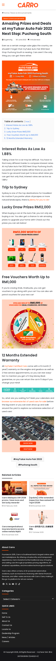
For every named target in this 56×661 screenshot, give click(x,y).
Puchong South (28, 464)
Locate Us (6, 629)
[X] (6, 584)
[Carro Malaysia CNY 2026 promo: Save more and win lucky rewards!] (14, 488)
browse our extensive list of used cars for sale (24, 401)
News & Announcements (21, 13)
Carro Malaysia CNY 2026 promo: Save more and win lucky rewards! (14, 500)
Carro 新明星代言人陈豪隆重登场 (41, 527)
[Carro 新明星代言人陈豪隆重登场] (41, 517)
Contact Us (7, 625)
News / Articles (8, 637)
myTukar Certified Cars (16, 366)
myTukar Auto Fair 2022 (28, 459)
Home (6, 13)
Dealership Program (10, 633)
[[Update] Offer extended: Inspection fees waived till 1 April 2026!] (41, 488)
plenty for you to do (39, 199)
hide (27, 121)
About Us (6, 621)
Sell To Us (6, 617)
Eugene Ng (8, 40)
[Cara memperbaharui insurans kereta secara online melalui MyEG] (14, 517)
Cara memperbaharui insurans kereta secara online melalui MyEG (13, 529)
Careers (5, 641)
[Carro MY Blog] (28, 5)
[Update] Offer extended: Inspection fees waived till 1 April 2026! (41, 500)
